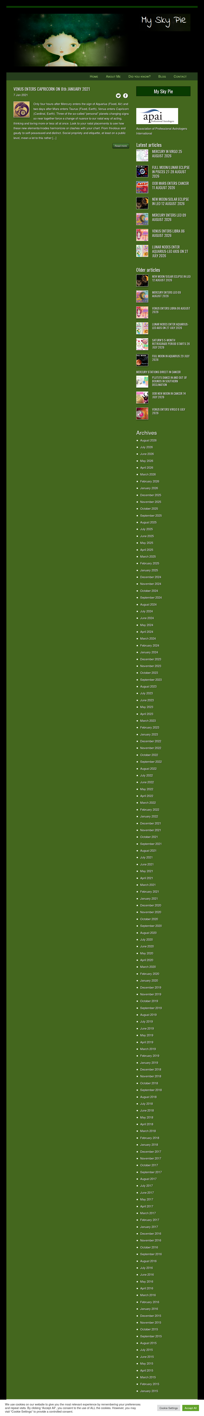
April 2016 (146, 1288)
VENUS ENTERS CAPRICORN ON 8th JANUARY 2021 (52, 89)
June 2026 (147, 454)
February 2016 (149, 1302)
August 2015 (148, 1343)
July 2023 (146, 693)
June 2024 (147, 618)
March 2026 (148, 474)
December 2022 (150, 741)
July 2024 (146, 611)
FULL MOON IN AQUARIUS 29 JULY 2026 (170, 358)
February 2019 (149, 1055)
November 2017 (150, 1158)
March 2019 (148, 1049)
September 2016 (151, 1254)
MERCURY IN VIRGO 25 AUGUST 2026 (167, 153)
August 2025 (148, 522)
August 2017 (148, 1179)
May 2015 (146, 1363)
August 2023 (148, 686)
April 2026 (146, 467)
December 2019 (150, 987)
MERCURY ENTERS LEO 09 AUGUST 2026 (169, 217)
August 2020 (148, 933)
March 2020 (148, 967)
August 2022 (148, 768)
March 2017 (148, 1213)
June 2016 (147, 1274)
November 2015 (150, 1322)
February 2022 (149, 809)
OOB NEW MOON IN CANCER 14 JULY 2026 (169, 395)
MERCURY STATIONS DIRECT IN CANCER (158, 372)
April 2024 (146, 632)
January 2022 (149, 816)
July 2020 (146, 939)
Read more (121, 145)
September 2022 (151, 761)
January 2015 (149, 1391)
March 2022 (148, 802)
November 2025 (150, 502)
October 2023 (149, 672)
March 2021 (148, 885)
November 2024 (150, 584)
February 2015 (149, 1384)
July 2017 (146, 1185)
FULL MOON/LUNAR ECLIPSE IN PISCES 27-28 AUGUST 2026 (171, 171)
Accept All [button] (191, 1408)
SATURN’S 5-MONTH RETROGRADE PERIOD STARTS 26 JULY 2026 (171, 343)
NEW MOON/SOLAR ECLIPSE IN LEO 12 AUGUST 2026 (170, 201)
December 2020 (150, 905)
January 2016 (149, 1309)
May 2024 (146, 625)
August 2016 (148, 1261)
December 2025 (150, 495)
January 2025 (149, 570)
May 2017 (146, 1199)
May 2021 (146, 871)
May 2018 (146, 1117)
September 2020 (151, 926)
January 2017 (149, 1227)
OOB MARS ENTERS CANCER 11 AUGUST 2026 (170, 185)
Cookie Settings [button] (169, 1408)
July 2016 (146, 1268)
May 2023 (146, 707)
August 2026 (148, 440)
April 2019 (146, 1042)
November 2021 (150, 830)
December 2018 (150, 1069)
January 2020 (149, 980)
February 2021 (149, 891)
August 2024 (148, 604)
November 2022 (150, 748)
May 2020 (146, 953)
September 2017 (151, 1172)
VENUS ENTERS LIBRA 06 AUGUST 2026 (168, 233)
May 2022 (146, 789)
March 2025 (148, 556)
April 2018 (146, 1124)
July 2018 (146, 1103)
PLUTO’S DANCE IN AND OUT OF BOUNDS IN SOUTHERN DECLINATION (169, 381)
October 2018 (149, 1083)
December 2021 (150, 823)
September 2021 (151, 844)
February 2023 (149, 727)
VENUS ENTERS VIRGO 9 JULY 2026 (168, 411)
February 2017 (149, 1220)
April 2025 (146, 550)
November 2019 (150, 994)
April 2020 (146, 960)
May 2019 (146, 1035)
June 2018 (147, 1110)
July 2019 (146, 1021)
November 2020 (150, 912)
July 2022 (146, 775)
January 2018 (149, 1144)
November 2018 (150, 1076)
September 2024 (151, 597)
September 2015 (151, 1336)
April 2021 (146, 878)
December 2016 (150, 1233)
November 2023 (150, 666)
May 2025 (146, 543)
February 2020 (149, 974)
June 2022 (147, 782)
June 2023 (147, 700)
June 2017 (147, 1192)
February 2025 (149, 563)
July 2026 (146, 447)
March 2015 (148, 1377)
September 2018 (151, 1090)
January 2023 (149, 734)
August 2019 (148, 1015)
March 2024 (148, 638)
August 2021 (148, 850)
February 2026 (149, 481)
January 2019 (149, 1062)
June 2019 (147, 1028)
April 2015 (146, 1370)
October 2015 (149, 1329)
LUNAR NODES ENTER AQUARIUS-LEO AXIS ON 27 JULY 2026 (170, 251)
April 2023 (146, 714)
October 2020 (149, 919)
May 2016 (146, 1281)
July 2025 (146, 529)
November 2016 (150, 1240)
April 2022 (146, 796)
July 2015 (146, 1350)
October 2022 (149, 755)
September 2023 (151, 679)
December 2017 (150, 1151)
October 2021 (149, 837)
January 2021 (149, 898)
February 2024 (149, 645)
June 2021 (147, 864)
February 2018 (149, 1138)
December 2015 (150, 1316)
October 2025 (149, 508)
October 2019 (149, 1001)
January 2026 (149, 488)
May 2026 (146, 461)
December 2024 (150, 577)
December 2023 (150, 659)
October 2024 (149, 591)
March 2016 (148, 1295)
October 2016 (149, 1247)
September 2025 (151, 515)
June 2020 (147, 946)
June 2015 (147, 1357)
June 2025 (147, 536)
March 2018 (148, 1131)
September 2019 (151, 1008)
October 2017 (149, 1165)
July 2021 (146, 857)
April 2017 (146, 1206)
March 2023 (148, 720)
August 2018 (148, 1097)
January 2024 (149, 652)
